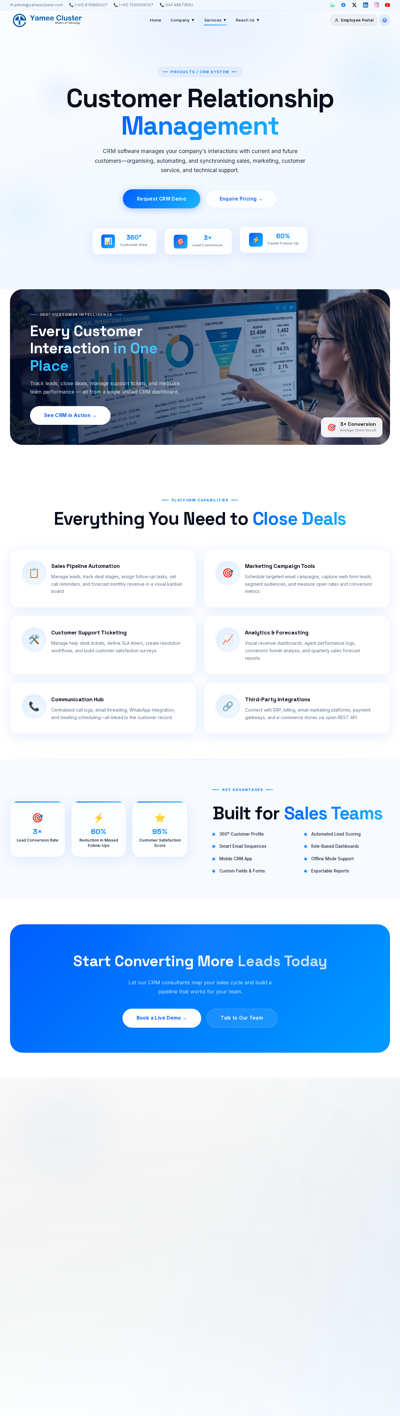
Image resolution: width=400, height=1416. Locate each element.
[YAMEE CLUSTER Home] (47, 20)
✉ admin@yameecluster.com (36, 4)
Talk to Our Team (242, 1018)
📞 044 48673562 (176, 4)
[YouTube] (387, 4)
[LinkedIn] (365, 4)
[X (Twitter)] (354, 4)
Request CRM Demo (161, 199)
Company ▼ (183, 19)
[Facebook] (343, 4)
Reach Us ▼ (248, 19)
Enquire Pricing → (241, 199)
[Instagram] (376, 4)
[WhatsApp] (332, 4)
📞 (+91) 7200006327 (133, 4)
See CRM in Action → (70, 415)
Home (155, 19)
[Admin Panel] (384, 20)
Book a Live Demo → (162, 1018)
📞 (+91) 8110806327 (88, 4)
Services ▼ (215, 19)
